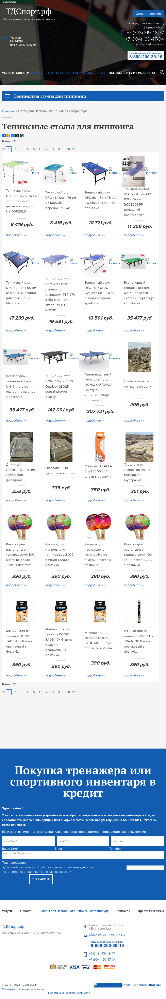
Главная (8, 111)
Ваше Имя (10, 849)
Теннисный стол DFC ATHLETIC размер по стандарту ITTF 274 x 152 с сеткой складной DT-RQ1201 (60, 294)
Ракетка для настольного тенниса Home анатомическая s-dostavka (98, 554)
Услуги (8, 73)
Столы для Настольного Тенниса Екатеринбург (69, 73)
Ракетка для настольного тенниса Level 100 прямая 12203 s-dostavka (59, 554)
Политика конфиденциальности (23, 989)
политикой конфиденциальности (48, 872)
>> (73, 149)
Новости (22, 73)
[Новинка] (37, 171)
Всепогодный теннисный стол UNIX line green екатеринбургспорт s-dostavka (139, 293)
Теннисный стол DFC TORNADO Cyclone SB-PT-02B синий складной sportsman (99, 293)
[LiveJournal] (21, 135)
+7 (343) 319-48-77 (145, 33)
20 (68, 149)
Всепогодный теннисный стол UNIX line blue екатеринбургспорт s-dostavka (21, 386)
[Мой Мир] (13, 135)
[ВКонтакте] (4, 135)
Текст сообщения (15, 863)
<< (3, 149)
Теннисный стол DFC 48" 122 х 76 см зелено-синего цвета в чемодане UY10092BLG (21, 201)
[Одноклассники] (8, 135)
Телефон (115, 849)
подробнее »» (16, 235)
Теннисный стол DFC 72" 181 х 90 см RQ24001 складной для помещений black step (21, 293)
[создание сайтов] (108, 985)
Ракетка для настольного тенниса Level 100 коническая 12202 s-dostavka (138, 554)
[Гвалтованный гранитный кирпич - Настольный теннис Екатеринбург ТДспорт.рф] (61, 447)
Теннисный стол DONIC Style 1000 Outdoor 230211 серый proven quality (59, 386)
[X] (17, 135)
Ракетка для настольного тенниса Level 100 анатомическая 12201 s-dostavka (20, 554)
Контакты (117, 73)
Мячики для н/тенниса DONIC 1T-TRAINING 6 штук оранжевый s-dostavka (138, 641)
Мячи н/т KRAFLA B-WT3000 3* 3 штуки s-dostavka (98, 471)
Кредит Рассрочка (140, 73)
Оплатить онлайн (148, 14)
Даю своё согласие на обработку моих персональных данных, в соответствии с (48, 869)
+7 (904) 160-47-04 (144, 39)
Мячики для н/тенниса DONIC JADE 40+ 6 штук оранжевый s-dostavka (19, 641)
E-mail (59, 849)
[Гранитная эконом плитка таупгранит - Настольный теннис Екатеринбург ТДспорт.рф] (139, 357)
